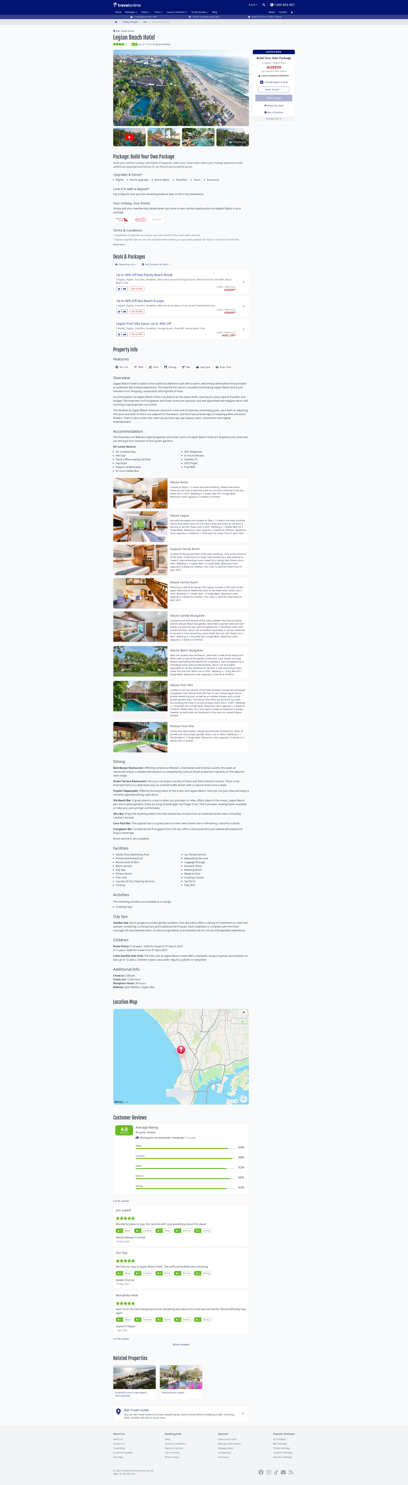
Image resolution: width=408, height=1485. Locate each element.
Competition (224, 1452)
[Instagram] (269, 1472)
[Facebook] (261, 1472)
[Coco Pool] (198, 137)
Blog (214, 12)
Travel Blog (119, 1448)
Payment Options (174, 1448)
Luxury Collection (176, 12)
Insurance (223, 1457)
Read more (119, 244)
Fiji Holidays (279, 1439)
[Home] (127, 5)
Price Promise (172, 1452)
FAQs (167, 1439)
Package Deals (225, 1448)
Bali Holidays (280, 1443)
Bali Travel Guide (125, 31)
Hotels (144, 12)
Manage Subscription (229, 1443)
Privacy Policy (172, 1457)
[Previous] (119, 493)
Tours (157, 12)
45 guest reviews (162, 44)
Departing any (126, 264)
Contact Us (119, 1443)
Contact (283, 12)
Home (118, 12)
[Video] (129, 137)
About (272, 12)
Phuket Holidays (281, 1448)
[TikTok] (276, 1472)
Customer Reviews (123, 1452)
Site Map (118, 1457)
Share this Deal (275, 105)
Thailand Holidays (282, 1452)
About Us (118, 1439)
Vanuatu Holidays (282, 1457)
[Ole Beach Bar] (164, 137)
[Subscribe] (283, 1472)
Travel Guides (198, 12)
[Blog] (291, 1472)
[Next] (161, 493)
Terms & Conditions (175, 1443)
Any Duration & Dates (156, 264)
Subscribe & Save (227, 1439)
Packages (130, 12)
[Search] (264, 4)
